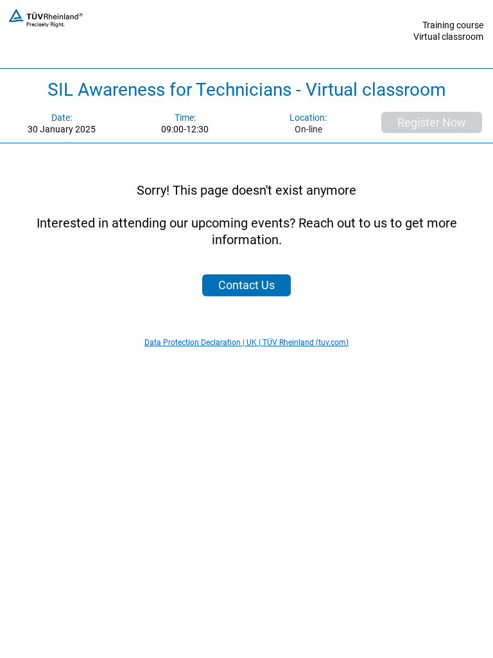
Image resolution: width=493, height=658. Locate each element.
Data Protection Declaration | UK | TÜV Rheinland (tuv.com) (246, 342)
